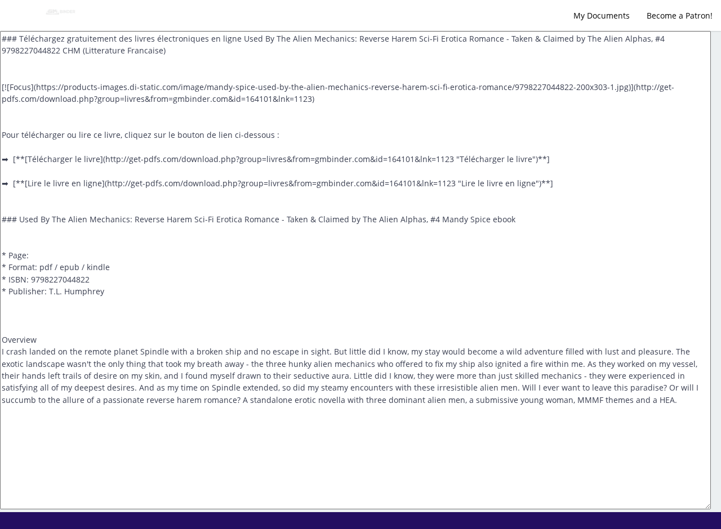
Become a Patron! (680, 15)
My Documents (601, 15)
